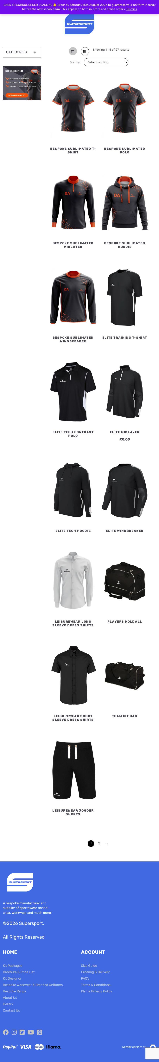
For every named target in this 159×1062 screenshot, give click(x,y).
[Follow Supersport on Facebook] (6, 1032)
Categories (16, 52)
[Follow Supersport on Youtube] (31, 1032)
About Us (10, 998)
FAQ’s (85, 978)
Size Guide (89, 966)
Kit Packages (12, 966)
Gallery (8, 1004)
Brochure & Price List (19, 972)
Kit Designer (12, 978)
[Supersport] (79, 24)
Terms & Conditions (96, 985)
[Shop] (22, 99)
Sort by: (75, 62)
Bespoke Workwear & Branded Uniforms (33, 985)
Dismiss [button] (131, 9)
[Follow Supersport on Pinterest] (39, 1032)
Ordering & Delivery (95, 972)
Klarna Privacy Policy (96, 991)
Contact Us (11, 1010)
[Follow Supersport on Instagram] (14, 1032)
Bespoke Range (14, 991)
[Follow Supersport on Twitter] (22, 1032)
